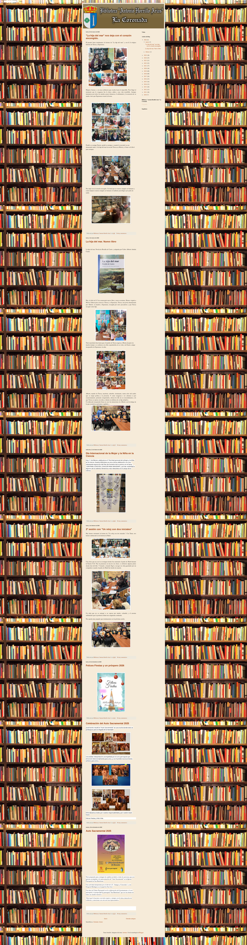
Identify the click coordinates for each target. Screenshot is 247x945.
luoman (125, 932)
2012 (145, 89)
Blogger (141, 932)
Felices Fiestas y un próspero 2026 (105, 665)
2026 (145, 40)
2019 (145, 71)
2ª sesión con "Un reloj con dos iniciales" (109, 529)
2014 (145, 84)
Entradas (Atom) (98, 922)
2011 (145, 92)
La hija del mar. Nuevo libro (101, 241)
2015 (145, 81)
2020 (145, 68)
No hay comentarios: (121, 233)
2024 (145, 58)
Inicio (105, 918)
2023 (145, 60)
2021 (145, 66)
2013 (145, 87)
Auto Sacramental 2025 (98, 831)
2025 (145, 55)
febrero (148, 52)
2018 (145, 74)
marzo (147, 42)
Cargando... (145, 104)
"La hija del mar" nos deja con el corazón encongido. (153, 45)
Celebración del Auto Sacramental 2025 (107, 723)
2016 (145, 79)
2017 (145, 76)
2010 (145, 95)
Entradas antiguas (131, 918)
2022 (145, 63)
